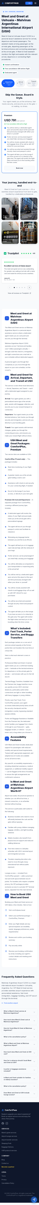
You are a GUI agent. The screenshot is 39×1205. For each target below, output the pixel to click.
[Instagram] (7, 1123)
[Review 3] (19, 288)
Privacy (4, 1179)
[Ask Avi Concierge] (34, 1200)
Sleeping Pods (6, 1143)
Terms (4, 1176)
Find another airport (11, 1003)
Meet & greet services (9, 1132)
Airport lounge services (9, 1136)
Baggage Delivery (8, 1147)
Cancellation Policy (8, 1183)
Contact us (5, 1163)
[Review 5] (25, 288)
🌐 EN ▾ (28, 3)
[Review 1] (14, 288)
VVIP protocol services (9, 1150)
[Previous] (10, 288)
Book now (19, 168)
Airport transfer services (10, 1140)
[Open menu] (35, 3)
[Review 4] (22, 288)
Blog (3, 1160)
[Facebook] (3, 1123)
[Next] (29, 288)
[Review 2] (17, 288)
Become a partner (8, 1167)
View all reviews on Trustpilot (18, 293)
